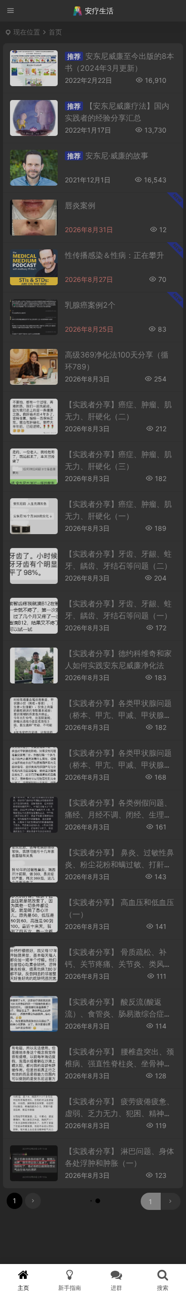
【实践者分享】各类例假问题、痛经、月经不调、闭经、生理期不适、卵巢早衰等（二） (118, 814)
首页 (55, 32)
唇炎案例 (80, 205)
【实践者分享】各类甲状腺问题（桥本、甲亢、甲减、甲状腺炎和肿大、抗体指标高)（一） (118, 765)
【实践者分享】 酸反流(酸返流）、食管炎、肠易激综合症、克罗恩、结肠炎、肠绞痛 (118, 1013)
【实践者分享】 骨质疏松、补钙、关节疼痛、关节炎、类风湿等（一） (118, 964)
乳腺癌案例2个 (90, 305)
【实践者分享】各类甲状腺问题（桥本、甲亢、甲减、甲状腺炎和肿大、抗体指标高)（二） (118, 715)
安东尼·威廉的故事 (116, 155)
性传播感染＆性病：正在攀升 (114, 255)
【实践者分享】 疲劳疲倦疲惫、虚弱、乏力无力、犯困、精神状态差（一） (119, 1113)
